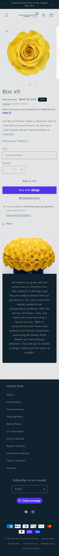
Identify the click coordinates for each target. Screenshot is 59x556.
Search (10, 395)
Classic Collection (16, 460)
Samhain (11, 468)
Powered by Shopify (30, 539)
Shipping (6, 104)
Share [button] (9, 223)
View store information (18, 215)
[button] (6, 15)
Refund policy (14, 544)
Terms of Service (15, 409)
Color (5, 149)
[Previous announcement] (6, 4)
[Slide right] (36, 84)
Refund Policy (14, 424)
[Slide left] (22, 84)
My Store (16, 539)
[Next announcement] (53, 4)
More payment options (29, 198)
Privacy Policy (14, 402)
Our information (15, 431)
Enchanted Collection (18, 453)
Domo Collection (16, 439)
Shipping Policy (15, 416)
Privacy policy (48, 539)
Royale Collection (16, 446)
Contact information (30, 549)
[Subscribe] (43, 489)
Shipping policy (47, 544)
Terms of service (30, 544)
